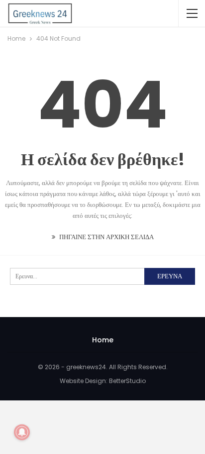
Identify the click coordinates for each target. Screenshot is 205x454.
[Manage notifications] (22, 432)
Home (102, 340)
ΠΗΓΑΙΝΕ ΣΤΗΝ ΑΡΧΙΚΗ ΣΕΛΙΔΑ (106, 237)
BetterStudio (127, 381)
